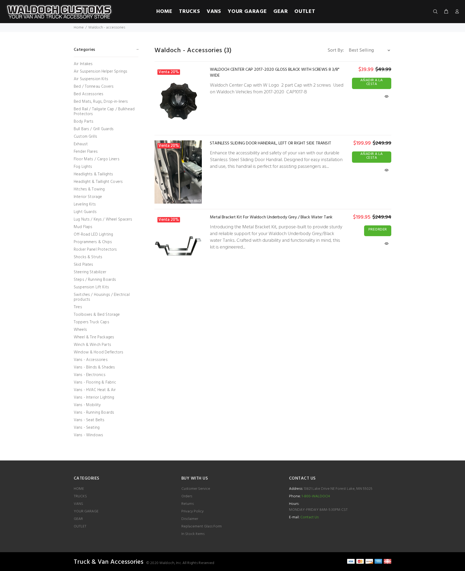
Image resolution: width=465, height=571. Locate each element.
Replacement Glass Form (201, 526)
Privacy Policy (192, 511)
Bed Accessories (88, 94)
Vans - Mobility (87, 405)
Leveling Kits (85, 204)
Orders (186, 496)
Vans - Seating (87, 427)
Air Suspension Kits (91, 79)
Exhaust (81, 144)
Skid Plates (83, 264)
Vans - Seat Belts (89, 420)
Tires (78, 307)
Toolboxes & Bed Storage (97, 314)
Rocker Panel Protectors (95, 249)
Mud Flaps (83, 227)
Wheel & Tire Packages (94, 337)
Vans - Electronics (89, 375)
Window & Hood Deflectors (99, 352)
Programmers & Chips (93, 242)
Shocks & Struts (88, 257)
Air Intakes (83, 64)
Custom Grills (85, 136)
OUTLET (80, 526)
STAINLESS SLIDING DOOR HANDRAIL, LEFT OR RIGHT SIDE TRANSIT (270, 143)
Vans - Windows (88, 435)
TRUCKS (80, 496)
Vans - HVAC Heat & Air (95, 390)
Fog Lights (83, 167)
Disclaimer (189, 519)
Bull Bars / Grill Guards (94, 129)
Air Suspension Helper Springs (100, 71)
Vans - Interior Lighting (94, 397)
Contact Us (309, 517)
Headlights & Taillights (93, 174)
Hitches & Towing (89, 189)
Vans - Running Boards (94, 412)
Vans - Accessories (91, 360)
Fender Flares (86, 151)
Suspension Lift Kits (91, 287)
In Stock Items (193, 534)
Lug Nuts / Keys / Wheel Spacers (103, 219)
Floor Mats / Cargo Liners (96, 159)
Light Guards (85, 212)
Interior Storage (88, 197)
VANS (78, 504)
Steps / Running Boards (95, 279)
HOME (79, 489)
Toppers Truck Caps (91, 322)
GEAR (78, 519)
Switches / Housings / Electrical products (102, 297)
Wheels (80, 330)
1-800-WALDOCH (315, 496)
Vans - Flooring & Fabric (95, 382)
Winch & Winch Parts (92, 345)
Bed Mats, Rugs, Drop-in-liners (101, 101)
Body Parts (84, 121)
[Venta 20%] (178, 98)
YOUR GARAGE (86, 511)
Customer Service (195, 489)
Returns (187, 504)
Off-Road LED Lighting (93, 234)
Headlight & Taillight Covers (98, 182)
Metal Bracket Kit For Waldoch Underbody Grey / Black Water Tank (271, 217)
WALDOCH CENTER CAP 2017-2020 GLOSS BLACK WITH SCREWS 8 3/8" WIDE (274, 72)
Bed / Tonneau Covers (94, 86)
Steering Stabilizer (90, 272)
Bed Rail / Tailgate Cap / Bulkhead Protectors (104, 111)
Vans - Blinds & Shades (94, 367)
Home (79, 27)
